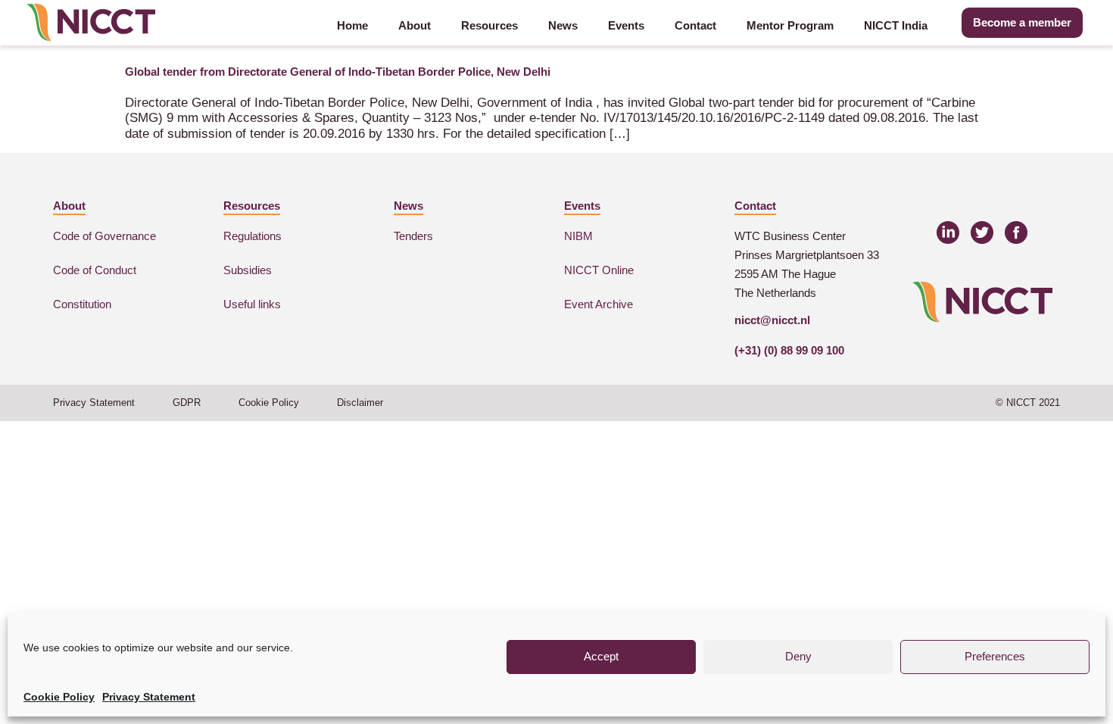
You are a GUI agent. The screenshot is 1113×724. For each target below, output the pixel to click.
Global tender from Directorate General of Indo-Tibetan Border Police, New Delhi (337, 71)
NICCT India (896, 25)
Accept (601, 656)
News (563, 25)
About (414, 25)
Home (352, 25)
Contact (695, 25)
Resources (489, 25)
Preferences (995, 656)
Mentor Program (790, 25)
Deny (798, 656)
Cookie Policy (59, 697)
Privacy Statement (148, 697)
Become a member (1022, 22)
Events (626, 25)
